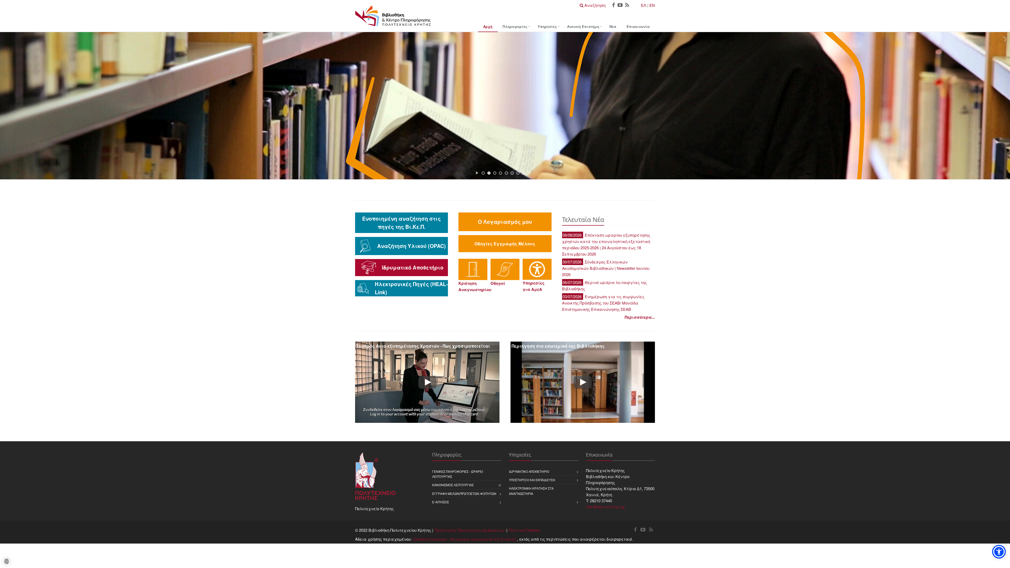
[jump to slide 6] (512, 173)
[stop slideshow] (529, 173)
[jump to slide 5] (506, 173)
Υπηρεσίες (547, 26)
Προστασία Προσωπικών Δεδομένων (470, 530)
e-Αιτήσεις (440, 502)
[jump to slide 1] (483, 173)
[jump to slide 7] (517, 173)
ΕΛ (643, 5)
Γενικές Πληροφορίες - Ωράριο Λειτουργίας (457, 474)
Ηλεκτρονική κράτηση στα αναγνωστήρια (531, 490)
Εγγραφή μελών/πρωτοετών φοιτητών (464, 493)
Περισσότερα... (640, 317)
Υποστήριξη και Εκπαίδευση (532, 480)
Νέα (612, 26)
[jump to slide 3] (494, 173)
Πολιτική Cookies (524, 530)
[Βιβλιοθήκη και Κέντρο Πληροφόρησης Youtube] (620, 5)
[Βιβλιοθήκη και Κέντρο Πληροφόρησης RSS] (627, 5)
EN (652, 5)
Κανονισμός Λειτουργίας (453, 485)
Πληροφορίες (515, 26)
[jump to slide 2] (489, 173)
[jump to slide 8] (523, 173)
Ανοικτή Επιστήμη (583, 26)
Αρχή (487, 26)
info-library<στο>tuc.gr (605, 506)
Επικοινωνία (638, 26)
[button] (999, 551)
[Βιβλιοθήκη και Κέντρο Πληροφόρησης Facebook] (613, 5)
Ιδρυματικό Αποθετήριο (529, 471)
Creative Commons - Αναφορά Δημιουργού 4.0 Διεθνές (465, 539)
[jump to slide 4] (500, 173)
